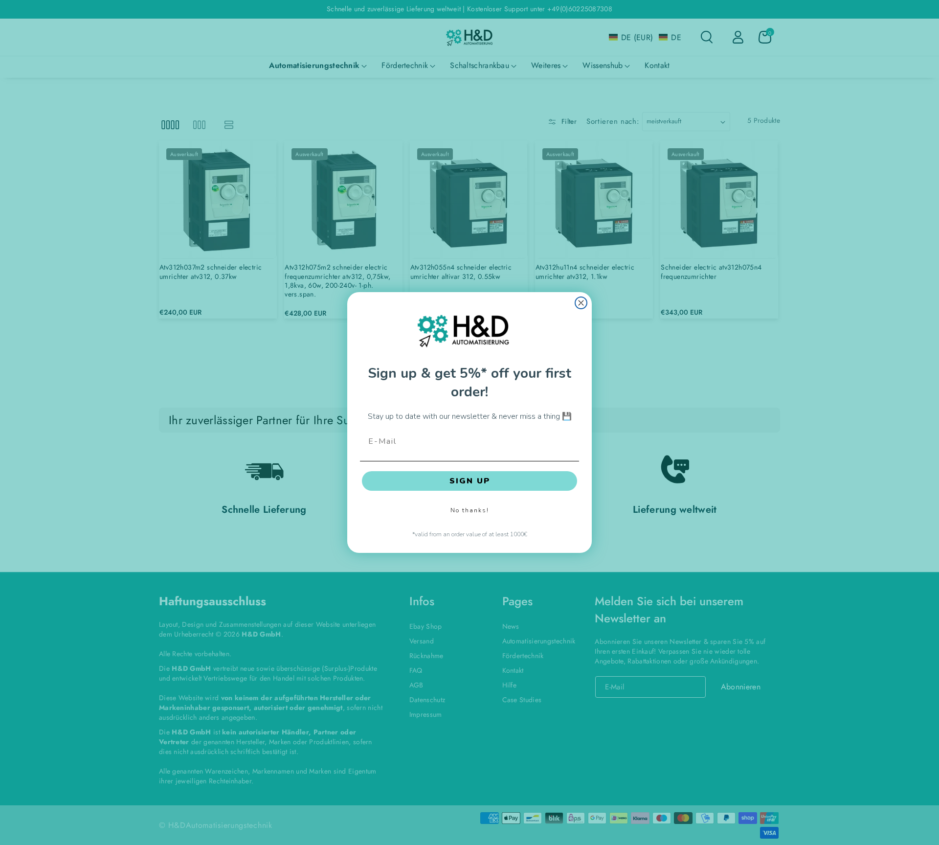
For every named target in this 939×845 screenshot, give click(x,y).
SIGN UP (469, 481)
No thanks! (469, 510)
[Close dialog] (581, 303)
